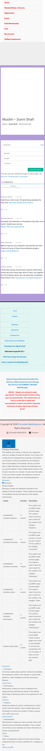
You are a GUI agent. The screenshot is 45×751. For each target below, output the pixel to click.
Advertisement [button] (7, 717)
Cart (6, 29)
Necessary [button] (6, 480)
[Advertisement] (22, 93)
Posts (6, 18)
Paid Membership (11, 23)
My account (9, 34)
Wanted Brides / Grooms (14, 8)
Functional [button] (6, 666)
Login (42, 145)
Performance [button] (6, 683)
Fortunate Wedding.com (29, 424)
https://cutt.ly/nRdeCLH (10, 251)
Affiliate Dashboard (12, 39)
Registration (9, 13)
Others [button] (4, 733)
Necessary (8, 483)
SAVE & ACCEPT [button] (8, 747)
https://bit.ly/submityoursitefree (21, 203)
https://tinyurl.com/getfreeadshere (28, 278)
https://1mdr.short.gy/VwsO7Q (12, 227)
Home (6, 3)
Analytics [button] (5, 700)
